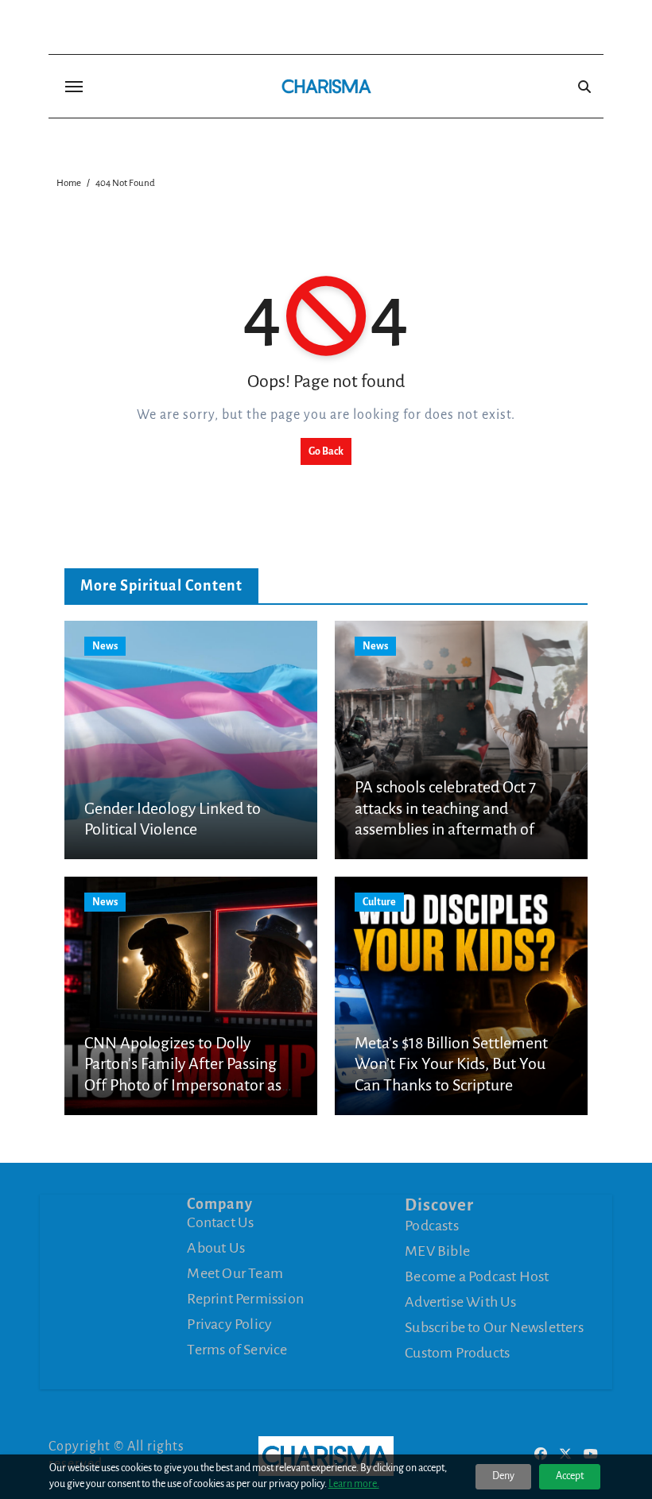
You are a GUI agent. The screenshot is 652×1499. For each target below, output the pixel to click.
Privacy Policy (229, 1324)
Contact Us (220, 1222)
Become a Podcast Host (477, 1276)
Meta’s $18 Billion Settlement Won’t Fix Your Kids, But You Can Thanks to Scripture (451, 1064)
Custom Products (457, 1353)
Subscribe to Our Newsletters (494, 1327)
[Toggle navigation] (73, 86)
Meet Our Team (235, 1273)
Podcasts (432, 1226)
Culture (379, 902)
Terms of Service (237, 1350)
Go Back (326, 451)
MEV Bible (437, 1251)
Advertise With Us (460, 1302)
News (105, 646)
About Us (216, 1248)
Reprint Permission (245, 1299)
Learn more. (353, 1483)
